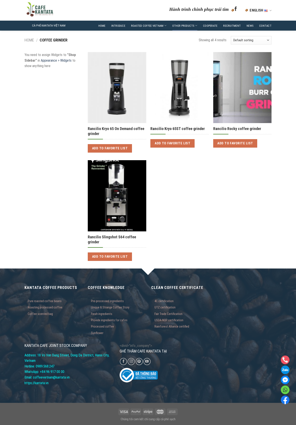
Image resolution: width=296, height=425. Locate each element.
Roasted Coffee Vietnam (147, 25)
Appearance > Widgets (56, 60)
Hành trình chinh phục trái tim (199, 9)
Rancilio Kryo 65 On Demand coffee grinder (116, 131)
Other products (183, 25)
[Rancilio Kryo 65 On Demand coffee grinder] (117, 87)
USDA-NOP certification (169, 320)
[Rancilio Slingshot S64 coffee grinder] (117, 195)
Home (102, 25)
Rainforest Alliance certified (172, 326)
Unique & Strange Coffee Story (110, 307)
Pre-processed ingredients (107, 301)
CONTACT (265, 25)
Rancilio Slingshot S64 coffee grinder (112, 239)
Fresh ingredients (101, 314)
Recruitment (232, 25)
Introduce (118, 25)
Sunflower (97, 333)
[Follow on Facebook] (235, 10)
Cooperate (210, 25)
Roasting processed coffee (45, 307)
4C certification (164, 301)
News (250, 25)
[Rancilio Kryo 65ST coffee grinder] (179, 87)
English (257, 10)
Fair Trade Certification (168, 314)
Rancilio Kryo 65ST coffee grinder (177, 128)
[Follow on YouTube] (147, 361)
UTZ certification (165, 307)
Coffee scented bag (40, 314)
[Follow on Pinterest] (139, 361)
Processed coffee (102, 326)
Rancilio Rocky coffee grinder (237, 128)
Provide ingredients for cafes (109, 320)
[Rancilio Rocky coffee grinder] (242, 87)
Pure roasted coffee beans (45, 301)
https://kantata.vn (36, 383)
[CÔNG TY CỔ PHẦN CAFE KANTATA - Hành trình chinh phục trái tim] (51, 10)
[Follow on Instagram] (131, 361)
